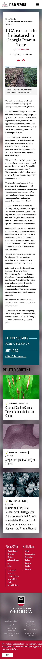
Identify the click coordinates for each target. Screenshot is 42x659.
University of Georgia (21, 604)
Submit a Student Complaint (30, 634)
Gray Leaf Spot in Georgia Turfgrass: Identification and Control (19, 411)
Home (7, 19)
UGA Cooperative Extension (30, 554)
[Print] (23, 60)
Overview (11, 554)
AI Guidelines (13, 585)
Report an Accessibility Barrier (11, 634)
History (11, 557)
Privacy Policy (13, 576)
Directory (30, 621)
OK (7, 655)
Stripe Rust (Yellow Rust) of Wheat (20, 462)
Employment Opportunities (30, 625)
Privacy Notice (8, 646)
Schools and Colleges (11, 621)
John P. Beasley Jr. (17, 343)
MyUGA (11, 625)
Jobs (9, 566)
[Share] (18, 60)
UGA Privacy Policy (30, 629)
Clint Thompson (22, 49)
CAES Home (12, 551)
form (16, 649)
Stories (13, 19)
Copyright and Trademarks (11, 629)
